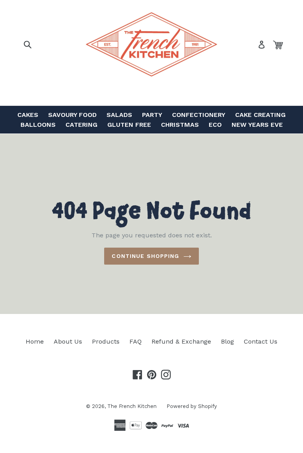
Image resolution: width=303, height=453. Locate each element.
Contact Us (260, 341)
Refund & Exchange (181, 341)
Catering (81, 124)
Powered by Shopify (191, 406)
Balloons (38, 124)
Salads (119, 114)
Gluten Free (129, 124)
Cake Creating (260, 114)
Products (106, 341)
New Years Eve (257, 124)
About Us (68, 341)
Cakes (27, 114)
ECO (215, 124)
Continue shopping (145, 256)
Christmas (180, 124)
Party (152, 114)
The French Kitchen (132, 406)
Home (35, 341)
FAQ (135, 341)
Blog (227, 341)
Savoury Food (72, 114)
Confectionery (198, 114)
